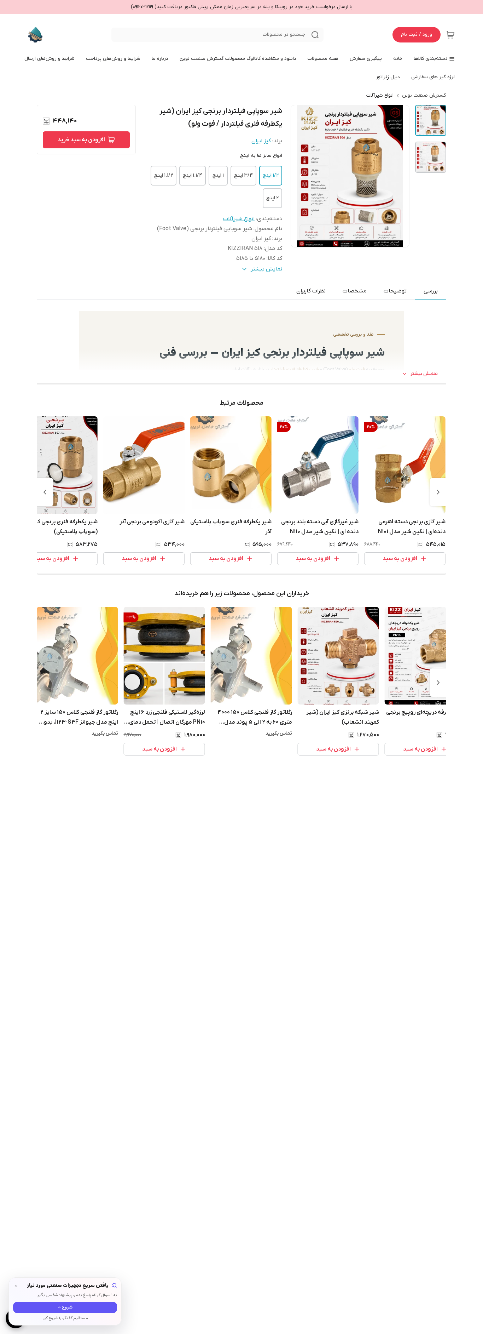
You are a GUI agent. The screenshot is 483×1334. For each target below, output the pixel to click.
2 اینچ (272, 198)
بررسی (431, 291)
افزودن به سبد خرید (81, 139)
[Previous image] (301, 176)
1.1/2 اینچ (163, 175)
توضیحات (395, 291)
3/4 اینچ (243, 175)
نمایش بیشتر (424, 373)
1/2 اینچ (271, 175)
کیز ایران (261, 140)
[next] (44, 492)
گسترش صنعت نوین (424, 95)
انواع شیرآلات (380, 95)
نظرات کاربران (311, 291)
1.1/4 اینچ (192, 175)
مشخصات (355, 291)
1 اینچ (218, 175)
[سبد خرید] (450, 34)
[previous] (438, 492)
